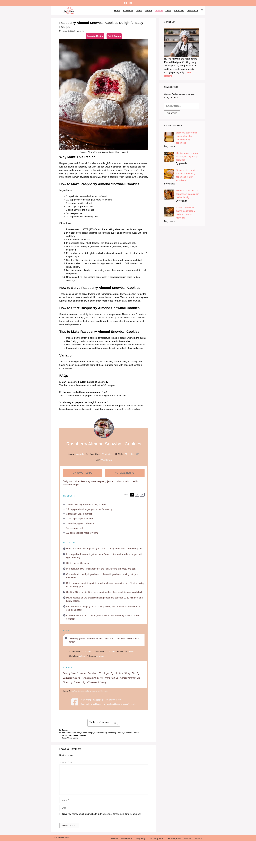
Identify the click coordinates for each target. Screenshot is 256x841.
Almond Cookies (69, 733)
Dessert (159, 10)
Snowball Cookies (131, 733)
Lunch (139, 10)
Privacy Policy (140, 839)
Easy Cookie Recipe (85, 733)
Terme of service (126, 839)
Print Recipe (114, 36)
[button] (202, 10)
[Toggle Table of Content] (114, 723)
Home (117, 10)
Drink (168, 10)
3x (142, 495)
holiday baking (100, 733)
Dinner (148, 10)
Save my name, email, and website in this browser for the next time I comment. (101, 814)
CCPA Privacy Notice (173, 839)
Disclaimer (187, 839)
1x (132, 495)
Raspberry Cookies (115, 733)
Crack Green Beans (70, 738)
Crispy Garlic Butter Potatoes (74, 735)
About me (179, 10)
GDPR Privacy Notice (155, 839)
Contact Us (192, 10)
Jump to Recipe (95, 36)
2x (137, 495)
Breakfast (128, 10)
